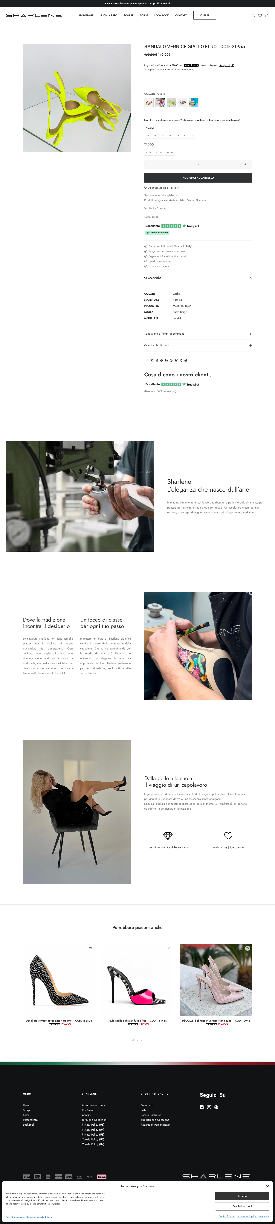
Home (26, 1105)
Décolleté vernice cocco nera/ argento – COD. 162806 (59, 1022)
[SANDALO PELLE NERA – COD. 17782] (182, 102)
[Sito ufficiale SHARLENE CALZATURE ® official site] (35, 15)
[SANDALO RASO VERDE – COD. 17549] (193, 102)
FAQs (144, 1110)
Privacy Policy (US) (93, 1135)
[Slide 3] (142, 1040)
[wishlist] (260, 15)
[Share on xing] (181, 360)
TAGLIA (149, 128)
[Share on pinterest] (161, 360)
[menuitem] (86, 15)
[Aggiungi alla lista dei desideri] (90, 948)
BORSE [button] (144, 15)
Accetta (242, 1196)
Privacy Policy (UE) (93, 1125)
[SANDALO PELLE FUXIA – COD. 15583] (160, 102)
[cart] (266, 15)
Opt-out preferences (15, 1217)
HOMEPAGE (86, 15)
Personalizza (30, 1120)
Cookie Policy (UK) (93, 1144)
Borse (26, 1115)
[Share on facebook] (147, 360)
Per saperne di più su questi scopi (252, 1216)
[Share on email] (186, 360)
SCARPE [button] (129, 15)
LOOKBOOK (161, 15)
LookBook (28, 1125)
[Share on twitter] (151, 360)
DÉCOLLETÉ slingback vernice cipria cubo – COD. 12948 (216, 1022)
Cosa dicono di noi (93, 1105)
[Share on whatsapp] (171, 360)
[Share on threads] (156, 360)
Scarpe (27, 1110)
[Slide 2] (137, 1040)
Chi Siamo (88, 1110)
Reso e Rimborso (151, 1115)
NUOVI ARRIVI (108, 15)
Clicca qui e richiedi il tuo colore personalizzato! (211, 120)
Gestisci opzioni (242, 1206)
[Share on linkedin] (166, 360)
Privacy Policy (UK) (93, 1130)
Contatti (86, 1115)
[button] (267, 1186)
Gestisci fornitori (227, 1216)
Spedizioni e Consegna (155, 1120)
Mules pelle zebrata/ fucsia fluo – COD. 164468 (138, 1022)
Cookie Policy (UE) (93, 1139)
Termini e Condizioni (94, 1120)
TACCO (149, 144)
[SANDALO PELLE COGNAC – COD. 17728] (149, 102)
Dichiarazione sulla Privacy (39, 1217)
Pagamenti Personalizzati (155, 1125)
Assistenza (147, 1105)
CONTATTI (181, 15)
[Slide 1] (133, 1040)
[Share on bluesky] (176, 360)
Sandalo (177, 318)
